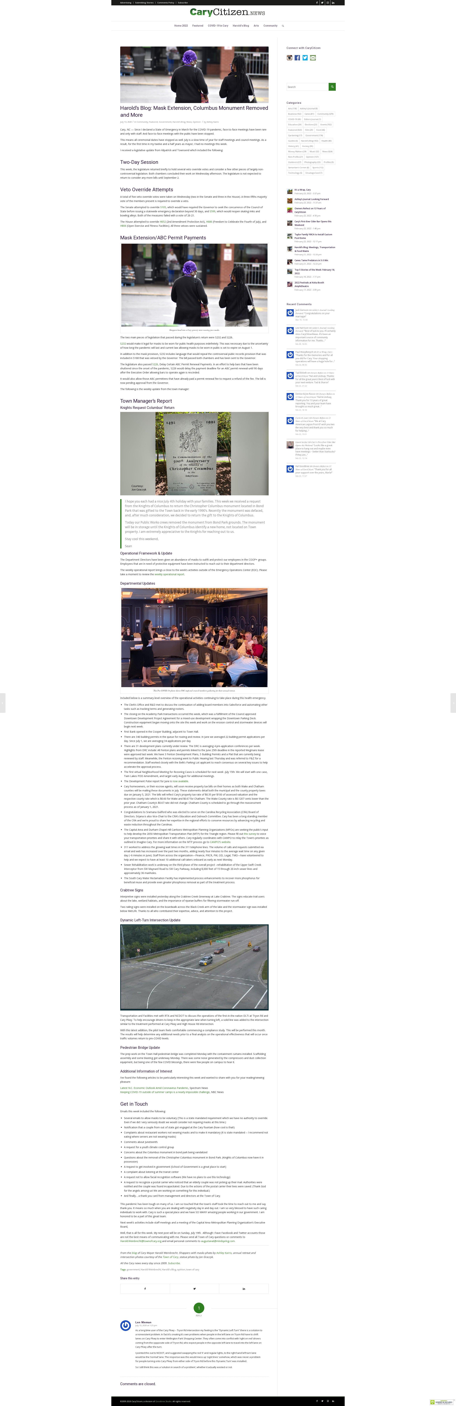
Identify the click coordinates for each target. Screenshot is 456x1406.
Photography (312, 162)
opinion (181, 1269)
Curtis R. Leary (302, 417)
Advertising (125, 2)
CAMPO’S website (220, 842)
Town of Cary (170, 1257)
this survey (250, 833)
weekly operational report (169, 574)
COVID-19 (294, 119)
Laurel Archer (302, 442)
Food (320, 130)
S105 (163, 207)
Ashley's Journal (309, 108)
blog (134, 1252)
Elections (311, 124)
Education (294, 124)
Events (325, 124)
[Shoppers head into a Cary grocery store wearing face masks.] (194, 75)
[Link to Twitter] (322, 2)
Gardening (295, 135)
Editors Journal (312, 119)
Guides (293, 140)
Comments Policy (165, 2)
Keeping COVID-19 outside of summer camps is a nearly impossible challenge (165, 1092)
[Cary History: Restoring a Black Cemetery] (3, 703)
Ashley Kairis (213, 121)
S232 (123, 343)
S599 (212, 211)
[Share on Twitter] (194, 1289)
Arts (292, 108)
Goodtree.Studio (164, 1401)
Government (165, 121)
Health (326, 140)
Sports (317, 167)
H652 (163, 221)
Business (294, 113)
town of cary (192, 1269)
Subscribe (183, 2)
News (189, 121)
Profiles (329, 162)
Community (142, 121)
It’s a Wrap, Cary (324, 351)
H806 (123, 225)
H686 (209, 221)
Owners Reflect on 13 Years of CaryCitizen (315, 395)
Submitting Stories (144, 2)
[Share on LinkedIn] (243, 1289)
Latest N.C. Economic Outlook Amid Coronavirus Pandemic (154, 1088)
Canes (309, 113)
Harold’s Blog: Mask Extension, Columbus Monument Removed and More (194, 111)
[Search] (282, 25)
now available (180, 781)
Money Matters (297, 151)
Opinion (197, 121)
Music (314, 151)
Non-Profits (295, 156)
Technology (295, 172)
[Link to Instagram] (327, 2)
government (133, 1269)
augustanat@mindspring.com (218, 1241)
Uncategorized (313, 172)
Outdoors (294, 162)
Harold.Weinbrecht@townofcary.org (140, 1241)
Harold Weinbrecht (151, 1269)
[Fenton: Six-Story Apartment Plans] (453, 703)
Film (309, 130)
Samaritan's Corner (298, 167)
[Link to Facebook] (317, 2)
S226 (155, 364)
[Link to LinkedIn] (333, 2)
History (293, 146)
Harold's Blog (179, 121)
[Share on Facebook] (145, 1289)
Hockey (307, 146)
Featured (153, 121)
